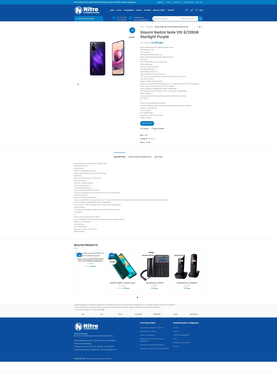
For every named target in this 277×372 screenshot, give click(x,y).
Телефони (149, 27)
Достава (176, 346)
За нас (175, 327)
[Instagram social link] (162, 2)
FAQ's (175, 339)
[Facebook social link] (157, 2)
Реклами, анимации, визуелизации (152, 345)
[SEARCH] (200, 18)
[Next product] (202, 27)
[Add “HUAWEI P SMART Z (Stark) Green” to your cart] (135, 260)
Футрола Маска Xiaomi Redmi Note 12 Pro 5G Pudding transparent (90, 260)
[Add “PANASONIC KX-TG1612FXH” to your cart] (199, 260)
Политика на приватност (181, 342)
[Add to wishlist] (103, 255)
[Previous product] (197, 27)
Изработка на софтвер (148, 331)
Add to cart (147, 123)
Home (142, 27)
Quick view (103, 265)
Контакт (176, 331)
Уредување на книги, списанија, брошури (154, 348)
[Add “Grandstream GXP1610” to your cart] (167, 260)
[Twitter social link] (160, 2)
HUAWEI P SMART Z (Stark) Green (122, 283)
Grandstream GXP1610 (154, 283)
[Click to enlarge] (78, 84)
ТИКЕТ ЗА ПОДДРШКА (181, 335)
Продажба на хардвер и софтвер (151, 327)
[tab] (119, 155)
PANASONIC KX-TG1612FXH (187, 283)
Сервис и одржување (147, 335)
